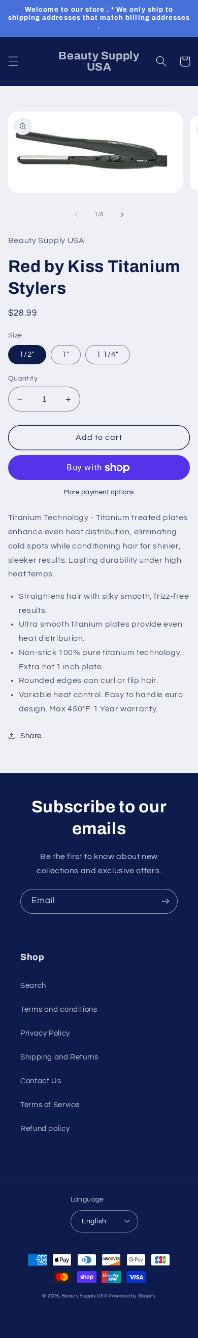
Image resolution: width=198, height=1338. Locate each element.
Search (33, 985)
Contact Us (40, 1081)
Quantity (23, 378)
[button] (13, 61)
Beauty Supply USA (85, 1296)
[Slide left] (76, 214)
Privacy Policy (45, 1033)
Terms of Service (50, 1105)
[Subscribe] (165, 901)
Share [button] (31, 736)
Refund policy (45, 1129)
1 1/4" (107, 354)
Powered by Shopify (132, 1296)
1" (66, 354)
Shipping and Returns (59, 1057)
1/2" (27, 354)
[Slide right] (122, 214)
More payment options (99, 492)
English (94, 1221)
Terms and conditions (58, 1009)
